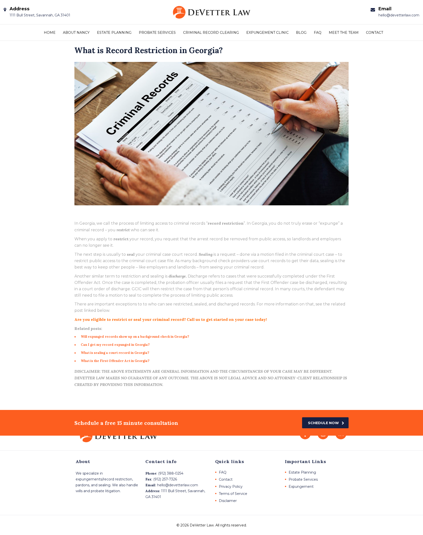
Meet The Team (344, 32)
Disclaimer (228, 501)
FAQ (317, 32)
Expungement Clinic (267, 32)
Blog (301, 32)
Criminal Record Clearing (211, 32)
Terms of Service (233, 494)
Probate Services (157, 32)
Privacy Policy (231, 486)
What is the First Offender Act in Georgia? (115, 361)
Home (50, 32)
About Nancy (76, 32)
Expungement (301, 486)
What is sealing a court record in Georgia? (115, 353)
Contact (374, 32)
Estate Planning (114, 32)
